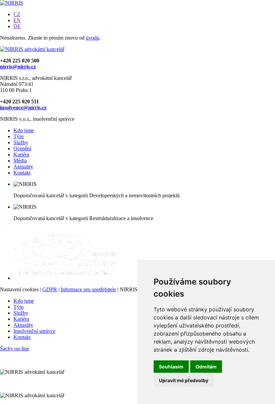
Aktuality (23, 166)
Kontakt (22, 172)
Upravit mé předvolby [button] (183, 380)
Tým (18, 136)
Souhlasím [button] (171, 366)
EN (17, 20)
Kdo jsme (23, 130)
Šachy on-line (14, 348)
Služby (20, 142)
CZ (16, 14)
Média (20, 160)
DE (17, 26)
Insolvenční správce (34, 331)
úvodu (92, 38)
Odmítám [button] (206, 366)
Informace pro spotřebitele (88, 289)
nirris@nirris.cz (18, 66)
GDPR (49, 289)
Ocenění (22, 148)
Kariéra (21, 154)
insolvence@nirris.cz (23, 107)
